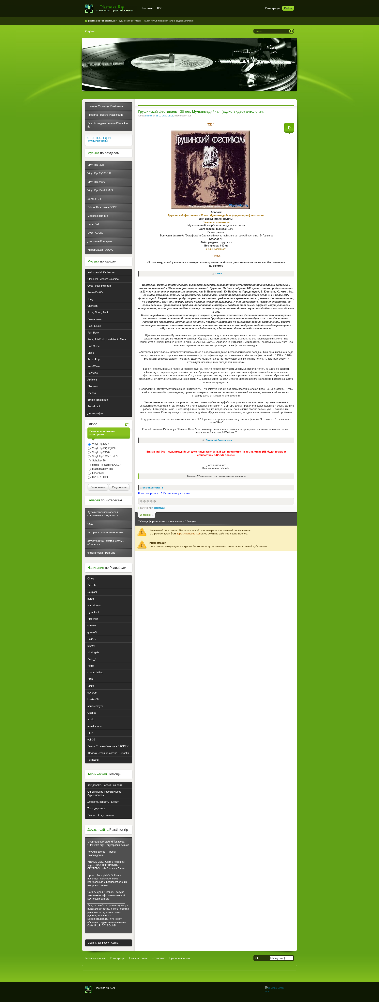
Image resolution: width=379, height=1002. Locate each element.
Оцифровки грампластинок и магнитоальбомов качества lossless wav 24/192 (88, 989)
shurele (148, 115)
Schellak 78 (94, 198)
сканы (219, 273)
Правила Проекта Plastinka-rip (105, 114)
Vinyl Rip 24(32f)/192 (99, 173)
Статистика (158, 958)
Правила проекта (179, 958)
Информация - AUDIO (100, 249)
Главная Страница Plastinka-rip (105, 106)
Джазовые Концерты (99, 241)
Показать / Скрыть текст (219, 440)
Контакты (147, 8)
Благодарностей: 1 (153, 487)
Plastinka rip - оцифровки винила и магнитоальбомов (111, 9)
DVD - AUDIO (95, 232)
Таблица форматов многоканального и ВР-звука (167, 521)
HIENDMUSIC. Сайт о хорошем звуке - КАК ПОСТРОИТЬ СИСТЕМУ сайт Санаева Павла (106, 865)
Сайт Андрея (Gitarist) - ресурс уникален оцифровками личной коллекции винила (106, 895)
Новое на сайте (138, 958)
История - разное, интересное (105, 532)
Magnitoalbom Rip (97, 215)
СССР (91, 523)
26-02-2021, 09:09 (164, 115)
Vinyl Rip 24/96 (96, 181)
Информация (158, 508)
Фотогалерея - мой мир (101, 552)
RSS (159, 8)
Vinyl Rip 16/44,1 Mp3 (100, 190)
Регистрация (272, 8)
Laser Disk (93, 224)
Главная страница (95, 958)
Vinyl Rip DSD (95, 164)
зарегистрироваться (189, 533)
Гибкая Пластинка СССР (102, 207)
